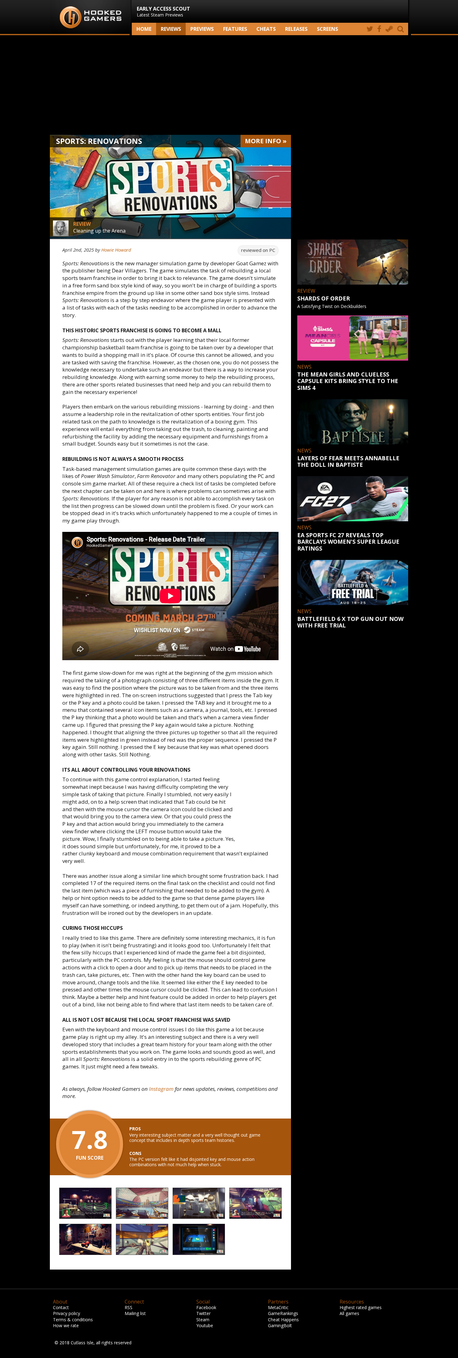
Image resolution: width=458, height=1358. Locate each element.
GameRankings (283, 1313)
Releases (296, 29)
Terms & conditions (73, 1320)
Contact (61, 1307)
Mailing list (135, 1313)
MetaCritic (278, 1307)
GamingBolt (280, 1325)
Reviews (171, 29)
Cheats (266, 29)
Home (143, 29)
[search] (401, 29)
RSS (128, 1307)
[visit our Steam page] (389, 29)
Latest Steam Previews (163, 11)
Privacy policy (66, 1313)
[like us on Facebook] (379, 29)
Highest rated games (361, 1307)
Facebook (206, 1307)
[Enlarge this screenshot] (85, 1203)
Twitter (203, 1313)
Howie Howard (116, 250)
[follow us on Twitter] (369, 29)
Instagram (161, 1088)
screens (327, 29)
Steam (202, 1320)
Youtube (204, 1325)
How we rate (66, 1325)
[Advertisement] (229, 85)
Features (235, 29)
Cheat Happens (283, 1320)
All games (349, 1313)
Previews (202, 29)
